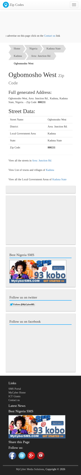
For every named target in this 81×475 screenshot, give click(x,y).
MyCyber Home (17, 392)
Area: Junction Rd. (41, 56)
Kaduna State (54, 48)
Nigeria (33, 48)
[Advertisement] (40, 24)
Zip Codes (17, 5)
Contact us (46, 35)
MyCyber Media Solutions (30, 469)
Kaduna (18, 56)
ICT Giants (14, 396)
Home (17, 48)
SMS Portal (14, 388)
